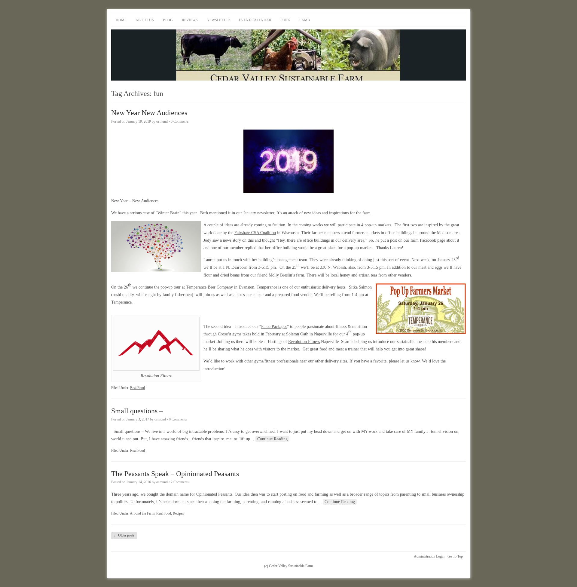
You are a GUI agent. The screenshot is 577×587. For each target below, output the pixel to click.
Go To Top (455, 556)
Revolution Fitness (304, 341)
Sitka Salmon (360, 287)
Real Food (137, 388)
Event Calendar (255, 20)
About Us (145, 20)
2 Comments (180, 482)
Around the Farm (142, 513)
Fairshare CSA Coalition (255, 233)
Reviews (190, 20)
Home (121, 20)
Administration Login (429, 556)
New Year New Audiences (149, 113)
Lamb (304, 20)
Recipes (178, 513)
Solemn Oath (297, 334)
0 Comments (180, 121)
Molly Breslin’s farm (286, 275)
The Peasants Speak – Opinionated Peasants (175, 474)
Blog (168, 20)
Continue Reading (272, 439)
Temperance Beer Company (209, 287)
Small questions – (137, 411)
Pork (285, 20)
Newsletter (218, 20)
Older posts (124, 535)
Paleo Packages (274, 326)
